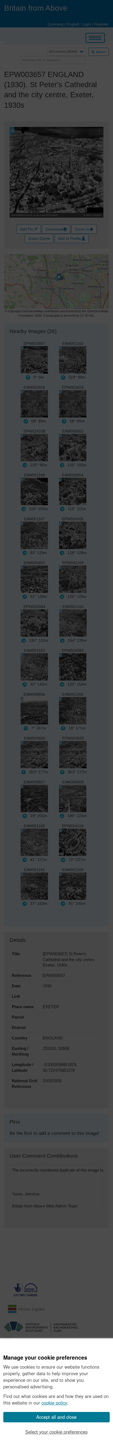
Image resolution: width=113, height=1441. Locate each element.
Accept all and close (56, 1417)
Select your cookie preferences (56, 1431)
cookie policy (54, 1402)
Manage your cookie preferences (45, 1358)
